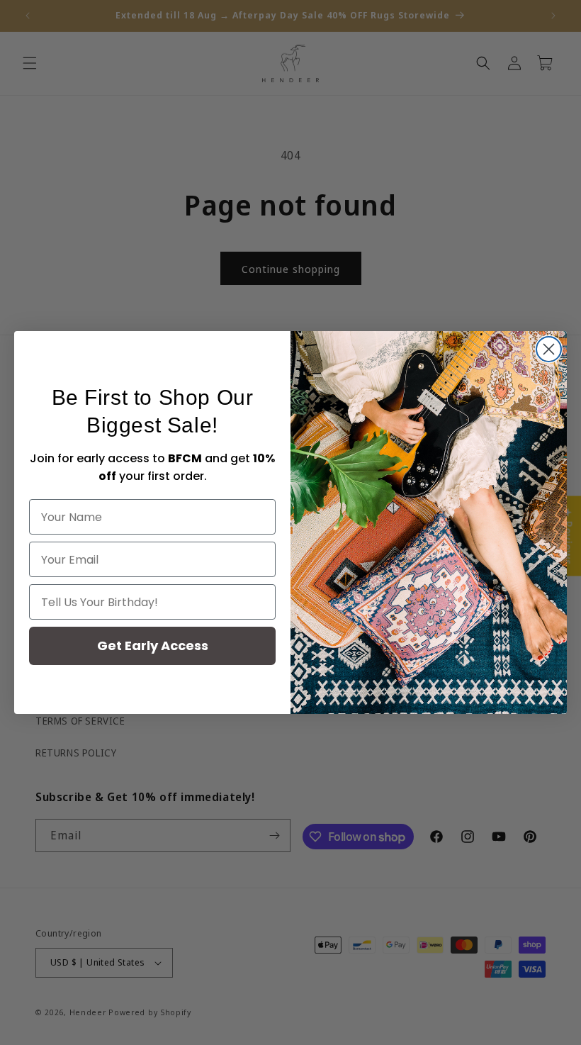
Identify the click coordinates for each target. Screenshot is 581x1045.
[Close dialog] (548, 349)
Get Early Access (152, 645)
